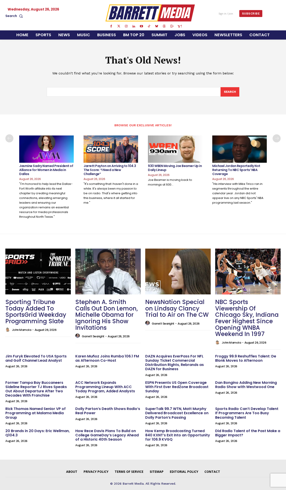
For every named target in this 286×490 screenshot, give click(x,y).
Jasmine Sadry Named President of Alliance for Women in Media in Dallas (46, 170)
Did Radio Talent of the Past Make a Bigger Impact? (247, 433)
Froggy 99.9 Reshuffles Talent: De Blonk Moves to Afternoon (245, 358)
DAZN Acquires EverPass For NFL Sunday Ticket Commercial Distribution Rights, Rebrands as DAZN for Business (174, 363)
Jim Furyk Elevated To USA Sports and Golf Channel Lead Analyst (36, 358)
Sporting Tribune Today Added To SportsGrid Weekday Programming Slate (35, 311)
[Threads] (164, 26)
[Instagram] (126, 26)
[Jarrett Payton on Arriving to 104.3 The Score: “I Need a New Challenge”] (111, 149)
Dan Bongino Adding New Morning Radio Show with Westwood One (246, 384)
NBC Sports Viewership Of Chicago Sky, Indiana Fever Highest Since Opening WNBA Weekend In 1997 (247, 318)
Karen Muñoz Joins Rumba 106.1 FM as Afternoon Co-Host (107, 358)
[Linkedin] (134, 26)
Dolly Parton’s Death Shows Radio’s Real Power (107, 411)
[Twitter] (119, 26)
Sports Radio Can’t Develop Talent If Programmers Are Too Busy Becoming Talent (246, 413)
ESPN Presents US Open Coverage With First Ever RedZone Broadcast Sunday (176, 387)
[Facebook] (111, 26)
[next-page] (277, 138)
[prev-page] (9, 138)
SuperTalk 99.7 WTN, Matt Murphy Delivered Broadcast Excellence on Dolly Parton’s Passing (176, 413)
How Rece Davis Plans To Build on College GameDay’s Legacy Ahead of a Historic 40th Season (107, 435)
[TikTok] (149, 26)
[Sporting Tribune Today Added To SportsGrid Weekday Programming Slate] (38, 271)
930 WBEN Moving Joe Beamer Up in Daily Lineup (175, 168)
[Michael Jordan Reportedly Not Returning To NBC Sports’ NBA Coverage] (239, 149)
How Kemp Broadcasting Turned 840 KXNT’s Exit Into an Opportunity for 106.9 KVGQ (177, 435)
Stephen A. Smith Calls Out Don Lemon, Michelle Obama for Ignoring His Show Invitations (106, 315)
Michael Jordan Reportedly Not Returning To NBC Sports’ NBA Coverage (236, 170)
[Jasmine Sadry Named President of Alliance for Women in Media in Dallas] (46, 149)
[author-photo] (8, 329)
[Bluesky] (157, 26)
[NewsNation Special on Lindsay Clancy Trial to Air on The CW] (178, 271)
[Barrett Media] (150, 12)
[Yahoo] (179, 26)
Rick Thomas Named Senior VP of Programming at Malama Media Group (35, 413)
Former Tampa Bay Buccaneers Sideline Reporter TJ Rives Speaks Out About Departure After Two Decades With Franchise (36, 389)
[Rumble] (172, 26)
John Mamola (21, 330)
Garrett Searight (93, 336)
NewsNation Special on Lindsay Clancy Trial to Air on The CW (177, 308)
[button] (15, 16)
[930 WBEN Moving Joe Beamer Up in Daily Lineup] (175, 149)
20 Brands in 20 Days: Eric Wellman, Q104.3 (37, 433)
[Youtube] (141, 26)
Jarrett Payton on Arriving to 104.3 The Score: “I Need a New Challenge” (110, 170)
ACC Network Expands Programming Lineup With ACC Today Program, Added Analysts (105, 387)
